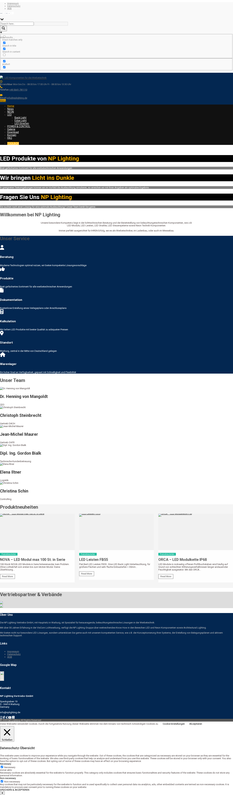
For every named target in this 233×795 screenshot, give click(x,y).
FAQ (9, 138)
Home (10, 106)
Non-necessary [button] (8, 778)
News (10, 108)
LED (9, 114)
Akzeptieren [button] (195, 723)
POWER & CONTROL (18, 126)
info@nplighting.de (17, 98)
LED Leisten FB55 (93, 559)
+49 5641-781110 (18, 89)
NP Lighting (14, 720)
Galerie (11, 129)
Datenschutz (13, 6)
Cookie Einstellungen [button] (174, 723)
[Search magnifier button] (3, 28)
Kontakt (11, 135)
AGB (9, 8)
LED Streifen (22, 123)
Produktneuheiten (8, 554)
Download (13, 132)
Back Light (20, 117)
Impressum (13, 3)
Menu (3, 100)
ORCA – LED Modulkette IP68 (182, 559)
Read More (7, 576)
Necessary (9, 767)
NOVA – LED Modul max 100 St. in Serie (32, 559)
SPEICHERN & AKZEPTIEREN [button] (14, 789)
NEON (10, 111)
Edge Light (21, 120)
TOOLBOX (13, 143)
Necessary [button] (5, 763)
